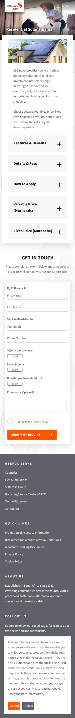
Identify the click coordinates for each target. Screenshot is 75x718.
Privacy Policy (40, 422)
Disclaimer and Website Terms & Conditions (33, 540)
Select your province (19, 350)
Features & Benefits (30, 143)
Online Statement (16, 501)
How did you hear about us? (24, 378)
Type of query (15, 364)
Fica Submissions (16, 480)
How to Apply (25, 184)
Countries (11, 473)
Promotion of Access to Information (27, 533)
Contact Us (12, 509)
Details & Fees (25, 163)
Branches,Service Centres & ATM (25, 494)
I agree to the (32, 422)
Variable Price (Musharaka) (25, 207)
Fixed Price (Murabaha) (33, 231)
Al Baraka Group (15, 487)
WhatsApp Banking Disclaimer (24, 547)
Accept (14, 706)
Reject (29, 706)
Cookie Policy (13, 561)
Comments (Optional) (20, 392)
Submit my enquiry (25, 435)
